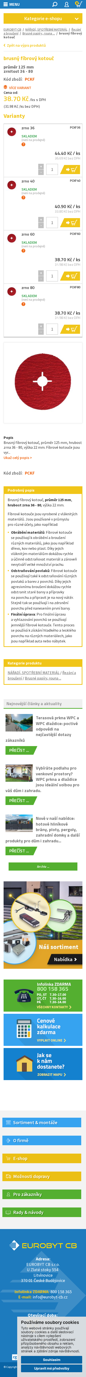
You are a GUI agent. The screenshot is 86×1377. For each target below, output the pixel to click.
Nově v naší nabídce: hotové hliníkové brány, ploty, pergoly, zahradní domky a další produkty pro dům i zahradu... (42, 829)
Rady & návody (28, 1212)
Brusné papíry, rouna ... (43, 678)
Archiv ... (43, 866)
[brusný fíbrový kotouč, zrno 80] (12, 292)
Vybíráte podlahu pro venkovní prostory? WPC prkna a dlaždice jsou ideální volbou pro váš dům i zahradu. (42, 779)
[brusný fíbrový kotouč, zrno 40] (12, 185)
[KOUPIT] (69, 169)
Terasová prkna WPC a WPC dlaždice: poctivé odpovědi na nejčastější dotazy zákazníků (42, 728)
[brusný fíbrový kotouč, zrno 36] (12, 132)
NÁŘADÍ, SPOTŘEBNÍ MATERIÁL (46, 29)
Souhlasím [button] (51, 1360)
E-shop (20, 1158)
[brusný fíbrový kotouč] (43, 382)
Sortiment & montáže (35, 1122)
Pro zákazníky (27, 1194)
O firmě (20, 1140)
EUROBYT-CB (12, 29)
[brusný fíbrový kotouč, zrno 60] (12, 238)
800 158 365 (61, 1291)
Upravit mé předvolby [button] (51, 1368)
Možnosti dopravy (31, 1176)
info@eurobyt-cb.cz (50, 1297)
